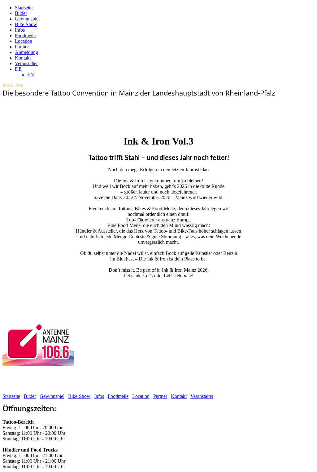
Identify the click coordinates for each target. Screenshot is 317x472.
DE (18, 69)
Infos (20, 30)
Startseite (24, 7)
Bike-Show (26, 24)
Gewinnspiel (27, 18)
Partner (22, 46)
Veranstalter (26, 63)
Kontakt (23, 57)
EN (30, 74)
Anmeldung (26, 52)
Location (23, 41)
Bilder (21, 13)
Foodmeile (25, 35)
